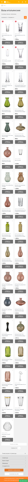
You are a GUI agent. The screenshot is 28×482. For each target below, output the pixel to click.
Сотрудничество (6, 466)
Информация (5, 463)
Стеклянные (3, 14)
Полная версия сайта (14, 474)
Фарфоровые (13, 14)
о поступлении (7, 43)
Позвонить (14, 470)
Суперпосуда (5, 457)
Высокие (8, 14)
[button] (23, 480)
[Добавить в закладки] (12, 21)
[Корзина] (25, 2)
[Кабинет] (22, 2)
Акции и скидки (5, 460)
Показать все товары (14, 444)
